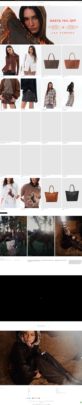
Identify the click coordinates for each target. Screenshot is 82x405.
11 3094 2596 (57, 390)
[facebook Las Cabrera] (2, 388)
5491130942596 (57, 389)
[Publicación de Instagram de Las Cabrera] (6, 266)
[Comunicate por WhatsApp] (81, 402)
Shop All (28, 389)
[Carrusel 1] (41, 25)
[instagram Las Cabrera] (1, 388)
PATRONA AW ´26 (29, 390)
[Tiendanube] (41, 402)
